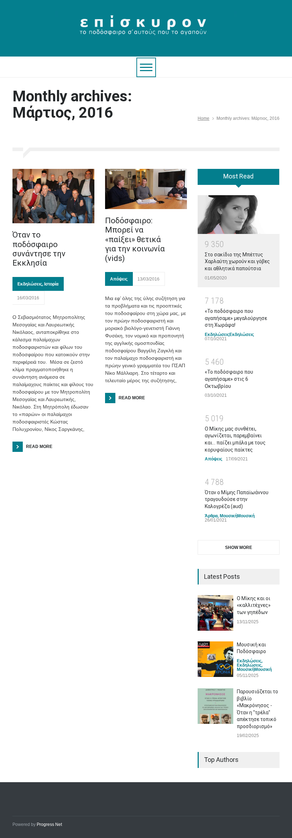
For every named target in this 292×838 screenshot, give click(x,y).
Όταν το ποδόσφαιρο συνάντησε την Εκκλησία (39, 248)
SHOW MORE (238, 547)
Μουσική (228, 515)
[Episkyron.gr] (146, 29)
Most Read (238, 176)
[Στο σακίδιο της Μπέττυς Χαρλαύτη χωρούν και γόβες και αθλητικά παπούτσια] (239, 214)
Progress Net (49, 824)
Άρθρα (211, 515)
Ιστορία (51, 284)
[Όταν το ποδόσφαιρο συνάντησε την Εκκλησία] (53, 196)
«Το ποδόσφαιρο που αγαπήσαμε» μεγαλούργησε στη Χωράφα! (236, 318)
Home (203, 118)
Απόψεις (118, 279)
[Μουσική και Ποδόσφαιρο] (215, 659)
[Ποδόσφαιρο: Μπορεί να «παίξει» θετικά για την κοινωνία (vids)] (146, 189)
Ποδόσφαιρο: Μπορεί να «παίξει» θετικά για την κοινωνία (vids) (135, 239)
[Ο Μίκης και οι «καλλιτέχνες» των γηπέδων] (215, 613)
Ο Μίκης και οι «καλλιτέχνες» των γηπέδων (254, 605)
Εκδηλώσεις (29, 284)
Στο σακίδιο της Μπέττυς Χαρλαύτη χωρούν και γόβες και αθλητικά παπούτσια (237, 261)
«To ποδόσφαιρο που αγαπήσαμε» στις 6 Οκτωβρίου (229, 379)
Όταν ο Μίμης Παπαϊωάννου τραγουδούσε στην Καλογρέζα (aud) (236, 499)
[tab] (239, 179)
